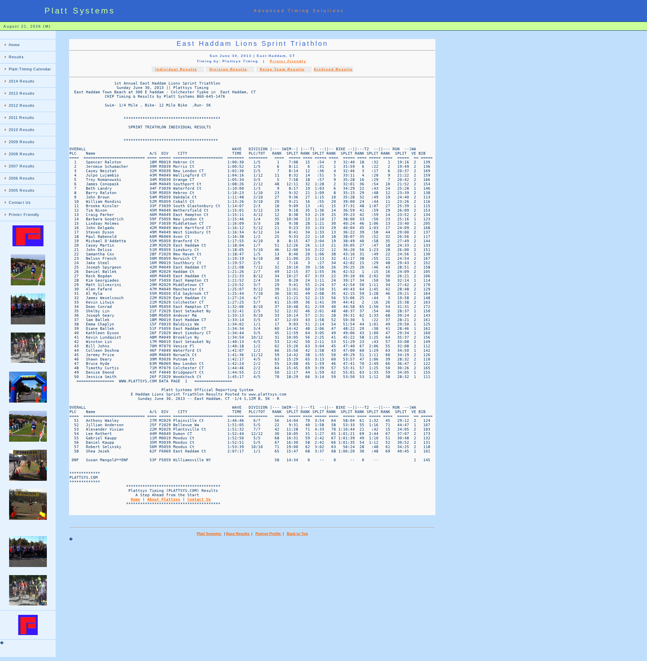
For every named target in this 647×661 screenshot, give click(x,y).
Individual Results (176, 69)
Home (14, 45)
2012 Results (22, 105)
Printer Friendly (24, 215)
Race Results (238, 534)
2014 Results (22, 81)
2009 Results (22, 142)
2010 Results (22, 130)
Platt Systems (209, 534)
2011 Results (21, 118)
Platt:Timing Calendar (30, 69)
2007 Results (22, 166)
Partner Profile (268, 534)
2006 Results (22, 178)
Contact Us (20, 202)
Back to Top (297, 534)
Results (16, 57)
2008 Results (22, 154)
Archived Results (333, 69)
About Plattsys (163, 499)
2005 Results (22, 190)
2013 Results (22, 93)
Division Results (228, 69)
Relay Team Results (282, 69)
